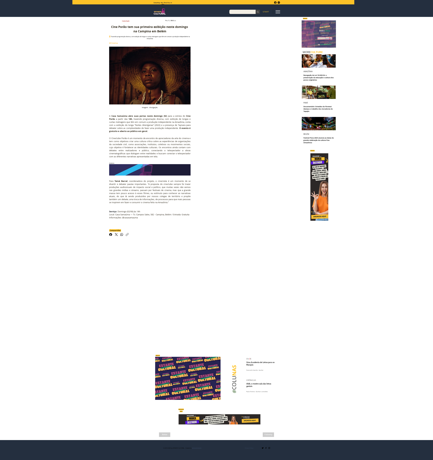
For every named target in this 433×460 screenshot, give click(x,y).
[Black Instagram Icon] (269, 448)
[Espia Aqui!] (277, 11)
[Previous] (301, 34)
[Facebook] (275, 2)
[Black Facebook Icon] (266, 448)
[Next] (336, 34)
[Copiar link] (127, 234)
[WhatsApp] (121, 234)
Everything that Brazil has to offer (163, 3)
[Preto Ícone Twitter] (262, 448)
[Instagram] (279, 2)
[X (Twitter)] (116, 234)
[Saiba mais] (318, 34)
